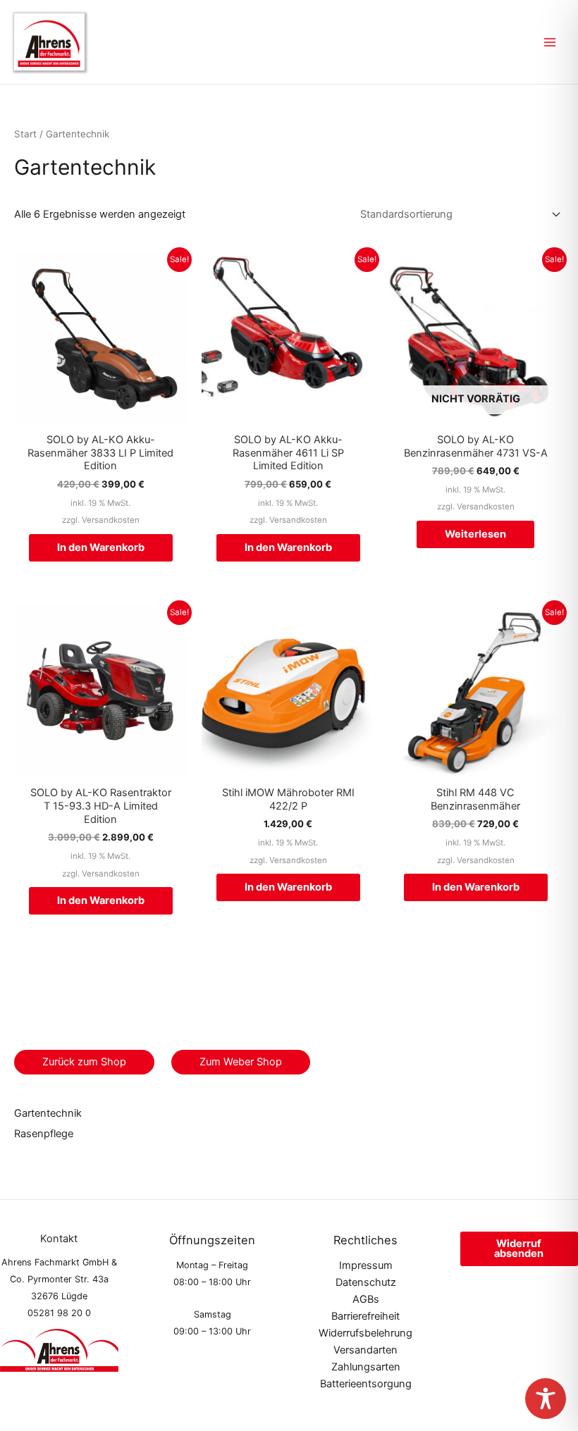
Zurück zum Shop (84, 1061)
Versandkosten (111, 520)
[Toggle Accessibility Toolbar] (545, 1398)
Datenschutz (366, 1282)
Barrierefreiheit (365, 1316)
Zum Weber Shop (240, 1061)
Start (25, 134)
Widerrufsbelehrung (365, 1333)
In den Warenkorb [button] (100, 547)
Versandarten (365, 1350)
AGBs (365, 1299)
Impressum (366, 1265)
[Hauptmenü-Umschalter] (550, 41)
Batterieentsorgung (366, 1383)
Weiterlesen (475, 534)
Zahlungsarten (365, 1367)
